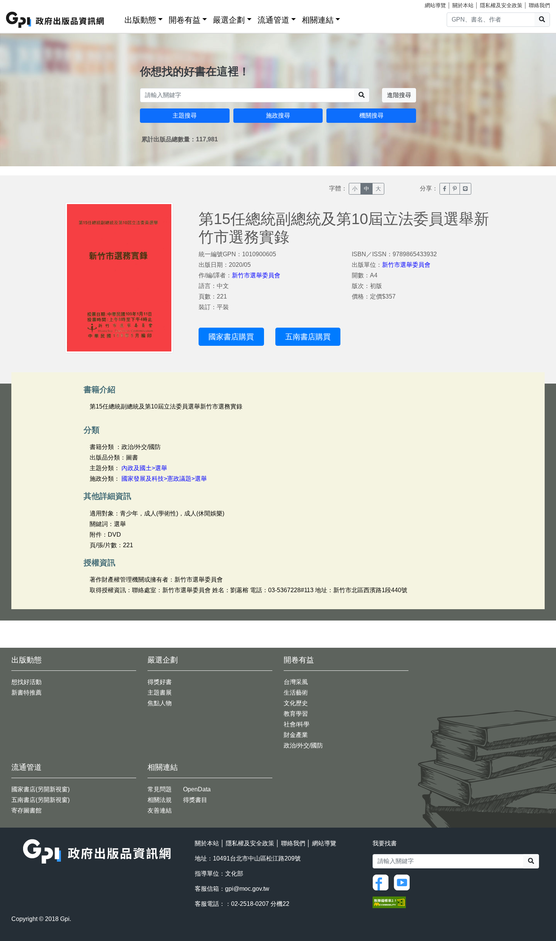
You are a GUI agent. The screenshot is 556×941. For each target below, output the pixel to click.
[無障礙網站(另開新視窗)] (389, 901)
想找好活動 (26, 682)
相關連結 (318, 19)
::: (116, 18)
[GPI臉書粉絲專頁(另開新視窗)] (382, 882)
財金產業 (296, 735)
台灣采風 (296, 682)
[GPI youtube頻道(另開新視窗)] (403, 882)
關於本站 (463, 5)
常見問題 (160, 789)
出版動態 (140, 19)
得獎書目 (195, 800)
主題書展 (160, 692)
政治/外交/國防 (303, 745)
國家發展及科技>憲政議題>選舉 (164, 478)
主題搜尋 (184, 115)
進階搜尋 (399, 95)
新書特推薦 (26, 692)
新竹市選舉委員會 (256, 275)
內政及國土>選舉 (144, 468)
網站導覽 (435, 5)
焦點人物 (160, 703)
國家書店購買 (231, 337)
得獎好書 (160, 682)
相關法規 (160, 800)
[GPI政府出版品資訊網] (55, 20)
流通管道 (273, 19)
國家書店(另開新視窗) (40, 789)
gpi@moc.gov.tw (247, 888)
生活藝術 (296, 692)
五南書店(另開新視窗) (40, 800)
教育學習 (296, 713)
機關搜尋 (371, 115)
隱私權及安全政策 (501, 5)
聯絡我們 (539, 5)
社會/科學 (296, 724)
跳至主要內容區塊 (21, 4)
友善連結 (160, 810)
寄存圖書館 (26, 810)
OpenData (197, 789)
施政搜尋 (278, 115)
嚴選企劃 (229, 19)
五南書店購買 (308, 337)
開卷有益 (184, 19)
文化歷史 (296, 703)
